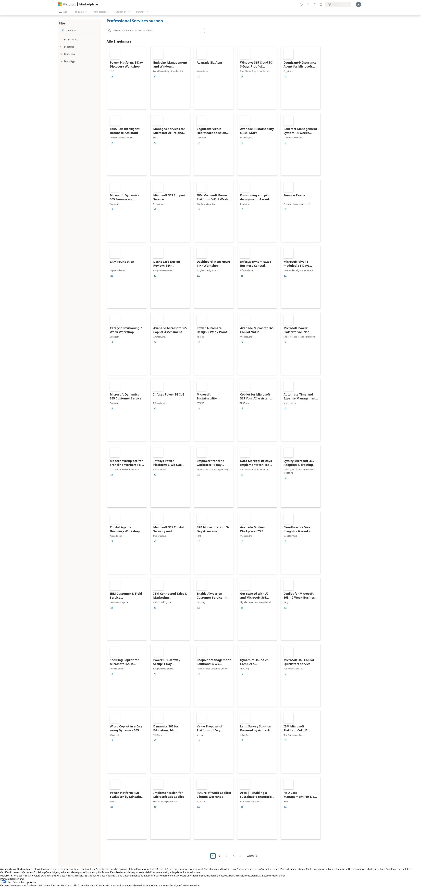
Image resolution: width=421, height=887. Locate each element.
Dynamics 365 (48, 875)
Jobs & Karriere (146, 875)
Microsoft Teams (106, 875)
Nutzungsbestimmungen (118, 885)
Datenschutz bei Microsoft (229, 875)
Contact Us (71, 885)
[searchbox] (82, 30)
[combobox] (156, 30)
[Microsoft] (67, 4)
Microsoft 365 (64, 875)
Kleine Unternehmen (126, 875)
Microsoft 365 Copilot (84, 875)
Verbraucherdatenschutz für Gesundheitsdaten (25, 885)
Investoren (250, 875)
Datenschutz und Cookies (91, 885)
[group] (111, 76)
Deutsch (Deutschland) (12, 878)
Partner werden (244, 869)
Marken (137, 885)
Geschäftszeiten (69, 869)
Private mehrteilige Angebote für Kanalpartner (175, 872)
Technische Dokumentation (121, 869)
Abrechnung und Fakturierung (220, 869)
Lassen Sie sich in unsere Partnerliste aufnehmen (279, 869)
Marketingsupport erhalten (320, 869)
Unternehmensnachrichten (200, 875)
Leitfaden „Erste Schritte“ (91, 869)
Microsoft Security (23, 875)
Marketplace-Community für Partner (90, 872)
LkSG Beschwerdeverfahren (270, 875)
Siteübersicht (57, 885)
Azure (37, 875)
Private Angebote (145, 869)
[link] (127, 78)
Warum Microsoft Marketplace (16, 869)
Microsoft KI (6, 875)
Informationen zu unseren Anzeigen (160, 885)
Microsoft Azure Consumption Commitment (180, 869)
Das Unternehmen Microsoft (170, 875)
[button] (109, 31)
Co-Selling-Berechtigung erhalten (52, 872)
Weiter (250, 855)
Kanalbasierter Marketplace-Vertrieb (130, 872)
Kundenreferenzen (50, 869)
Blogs (37, 869)
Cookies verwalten (190, 885)
